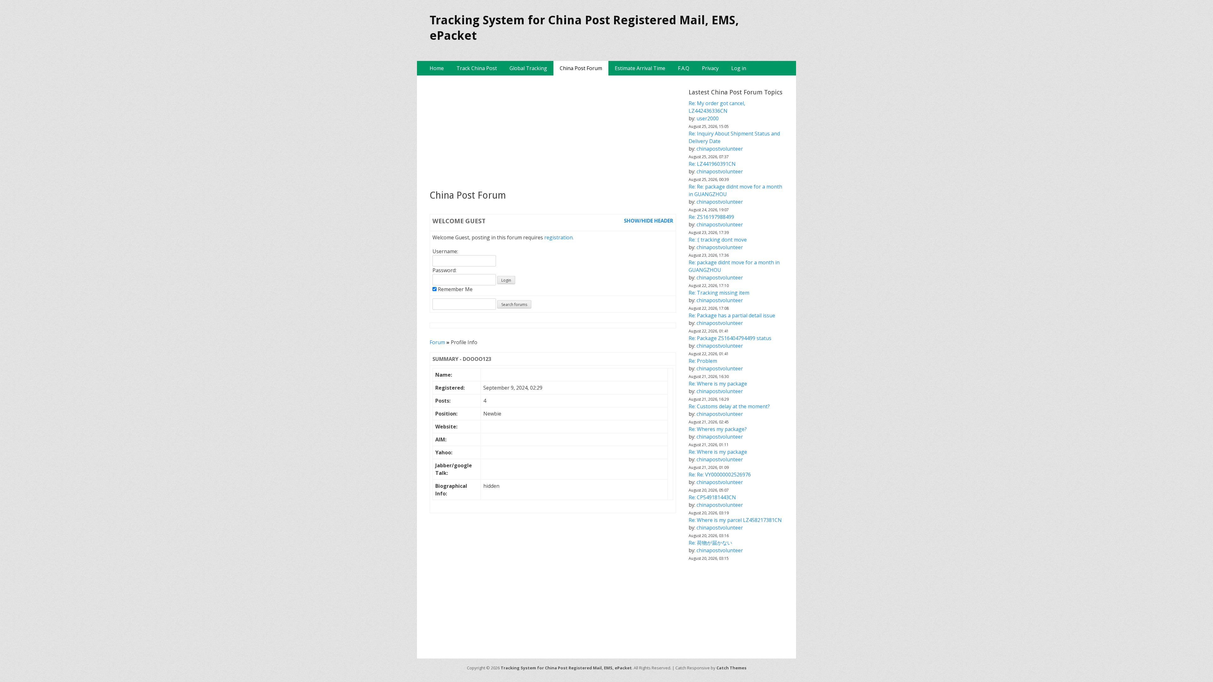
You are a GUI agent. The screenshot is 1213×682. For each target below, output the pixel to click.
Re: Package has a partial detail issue (732, 315)
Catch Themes (731, 668)
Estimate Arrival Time (640, 68)
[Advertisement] (552, 132)
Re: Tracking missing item (719, 292)
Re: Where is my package (718, 383)
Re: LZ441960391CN (712, 163)
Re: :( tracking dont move (718, 239)
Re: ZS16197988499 (711, 216)
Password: (444, 270)
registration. (559, 237)
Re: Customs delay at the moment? (729, 406)
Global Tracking (528, 68)
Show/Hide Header (648, 220)
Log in (738, 68)
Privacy (710, 68)
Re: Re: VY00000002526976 (720, 474)
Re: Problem (703, 360)
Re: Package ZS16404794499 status (730, 338)
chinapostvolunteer (720, 148)
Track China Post (476, 68)
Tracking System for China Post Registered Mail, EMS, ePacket (566, 668)
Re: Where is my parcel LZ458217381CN (735, 520)
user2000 (708, 118)
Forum (437, 342)
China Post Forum (581, 68)
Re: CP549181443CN (712, 497)
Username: (445, 251)
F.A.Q (683, 68)
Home (437, 68)
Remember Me (455, 289)
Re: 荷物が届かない (710, 542)
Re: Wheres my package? (718, 429)
